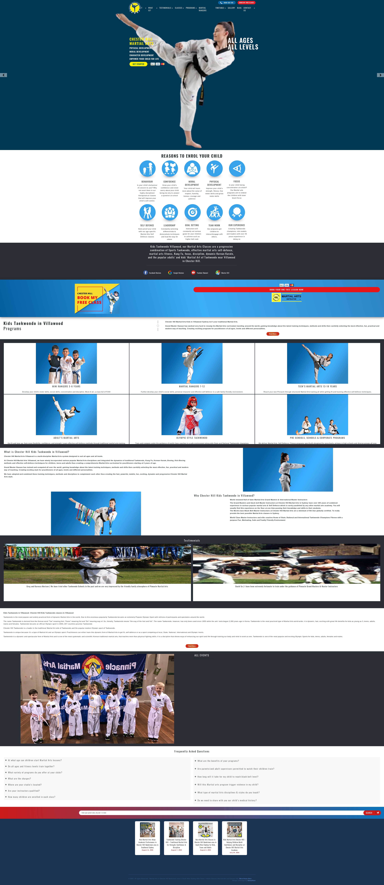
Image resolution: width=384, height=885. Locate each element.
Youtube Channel (202, 273)
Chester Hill (225, 273)
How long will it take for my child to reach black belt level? (228, 776)
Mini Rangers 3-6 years (66, 386)
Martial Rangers (203, 9)
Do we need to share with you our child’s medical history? (227, 800)
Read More (273, 334)
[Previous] (3, 75)
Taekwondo (66, 628)
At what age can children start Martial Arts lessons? (35, 760)
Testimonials (165, 8)
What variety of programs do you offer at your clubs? (35, 772)
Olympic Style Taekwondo (192, 437)
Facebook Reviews (155, 273)
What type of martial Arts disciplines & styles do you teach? (229, 792)
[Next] (380, 75)
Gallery (231, 8)
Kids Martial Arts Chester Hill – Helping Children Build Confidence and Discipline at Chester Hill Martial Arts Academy (234, 844)
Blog (239, 8)
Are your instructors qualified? (24, 790)
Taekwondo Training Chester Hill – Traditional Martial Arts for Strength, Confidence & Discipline (177, 843)
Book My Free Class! (246, 3)
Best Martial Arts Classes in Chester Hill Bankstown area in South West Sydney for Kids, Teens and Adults (206, 843)
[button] (97, 760)
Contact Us (247, 9)
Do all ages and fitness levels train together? (31, 766)
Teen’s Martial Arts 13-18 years (317, 386)
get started (138, 64)
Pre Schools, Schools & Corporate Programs (317, 437)
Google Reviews (179, 273)
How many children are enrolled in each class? (32, 797)
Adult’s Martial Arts (66, 437)
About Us (139, 9)
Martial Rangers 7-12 (192, 386)
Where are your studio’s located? (25, 784)
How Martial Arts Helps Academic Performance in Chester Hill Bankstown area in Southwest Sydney (148, 843)
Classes (178, 8)
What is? (150, 9)
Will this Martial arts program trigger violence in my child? (228, 784)
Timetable (220, 8)
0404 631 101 (228, 3)
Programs (190, 8)
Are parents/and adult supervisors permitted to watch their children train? (236, 768)
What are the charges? (19, 778)
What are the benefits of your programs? (218, 761)
